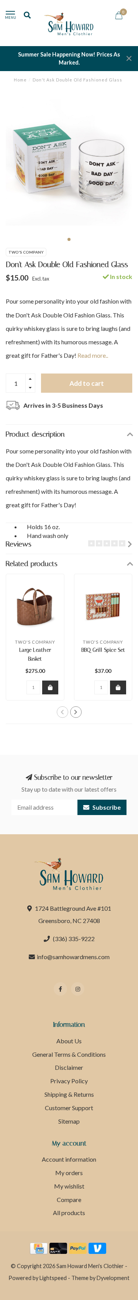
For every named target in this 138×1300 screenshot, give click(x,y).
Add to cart (86, 383)
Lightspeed (53, 1278)
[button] (69, 239)
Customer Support (69, 1107)
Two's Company (26, 252)
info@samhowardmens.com (73, 956)
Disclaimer (69, 1067)
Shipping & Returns (69, 1094)
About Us (69, 1040)
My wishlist (69, 1186)
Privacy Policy (69, 1080)
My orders (69, 1172)
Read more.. (92, 355)
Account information (69, 1159)
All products (69, 1212)
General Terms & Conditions (69, 1054)
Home (20, 79)
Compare (69, 1199)
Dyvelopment (113, 1278)
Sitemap (69, 1121)
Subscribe (106, 807)
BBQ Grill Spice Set (103, 650)
